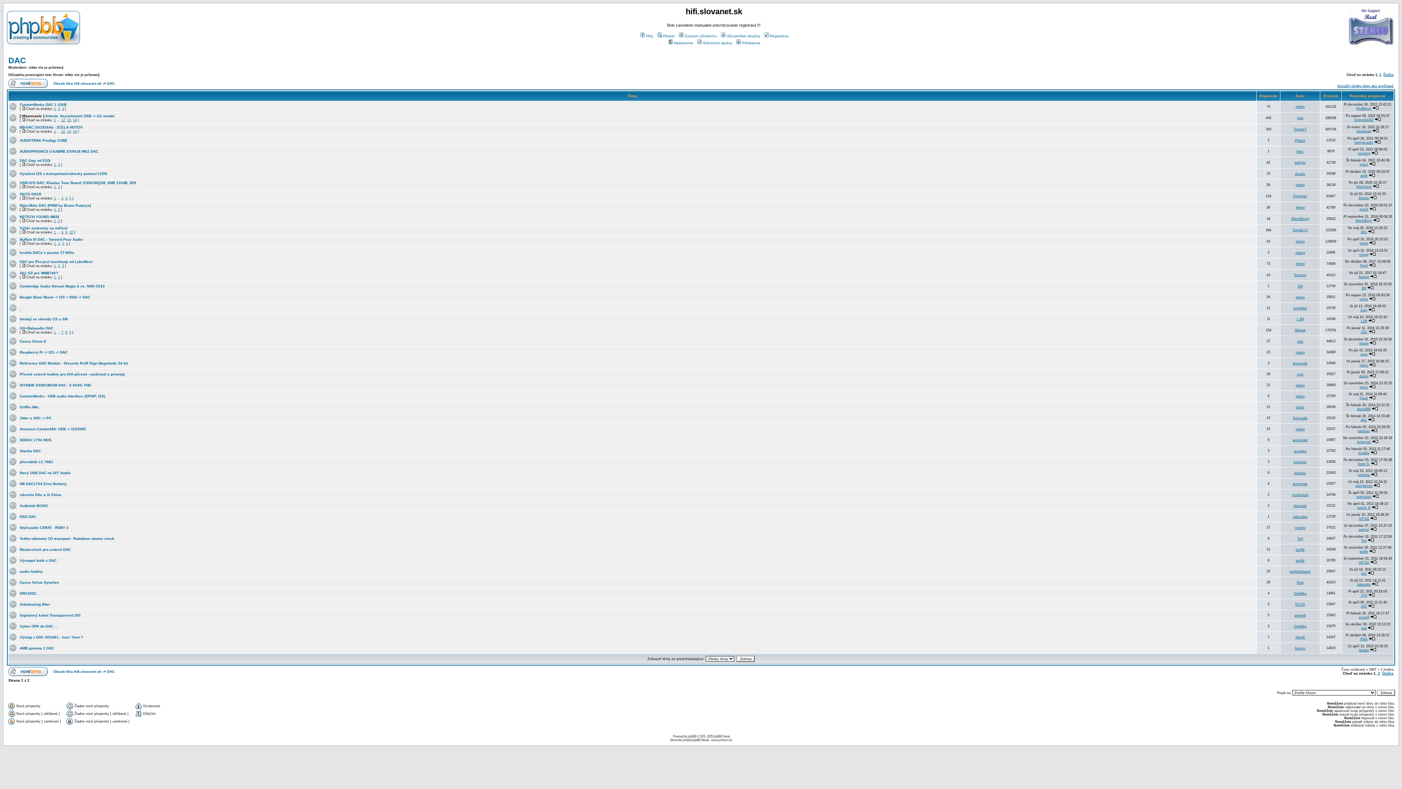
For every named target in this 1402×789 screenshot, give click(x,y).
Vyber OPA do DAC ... (39, 626)
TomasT (1300, 129)
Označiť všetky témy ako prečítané (1365, 86)
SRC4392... (29, 593)
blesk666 (1364, 409)
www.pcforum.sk (721, 740)
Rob (1300, 582)
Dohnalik (1300, 418)
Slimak (1300, 330)
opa (1300, 374)
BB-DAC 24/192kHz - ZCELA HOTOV (51, 127)
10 (71, 232)
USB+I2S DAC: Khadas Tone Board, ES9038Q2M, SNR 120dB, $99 (78, 183)
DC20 (1300, 604)
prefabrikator (1300, 571)
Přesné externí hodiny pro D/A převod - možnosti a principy (72, 374)
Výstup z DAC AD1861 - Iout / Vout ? (51, 637)
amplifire (1300, 308)
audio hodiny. (31, 571)
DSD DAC (28, 517)
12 (63, 120)
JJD (1364, 606)
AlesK (1300, 637)
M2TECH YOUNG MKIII (39, 217)
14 (75, 120)
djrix (1364, 232)
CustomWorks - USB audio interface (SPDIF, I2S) (62, 396)
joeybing (1364, 153)
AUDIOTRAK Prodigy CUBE (44, 140)
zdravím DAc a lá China (40, 495)
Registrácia (779, 36)
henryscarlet (1364, 142)
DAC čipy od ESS (35, 161)
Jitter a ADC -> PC (35, 418)
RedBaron (1363, 108)
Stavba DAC (30, 451)
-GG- (1364, 332)
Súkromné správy (717, 43)
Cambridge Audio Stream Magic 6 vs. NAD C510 (62, 286)
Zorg (1363, 310)
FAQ (649, 36)
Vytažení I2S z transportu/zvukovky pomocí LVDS (63, 174)
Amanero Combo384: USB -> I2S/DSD (53, 429)
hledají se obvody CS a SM (44, 319)
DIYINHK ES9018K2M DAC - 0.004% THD (55, 385)
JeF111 (1364, 519)
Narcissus (1364, 186)
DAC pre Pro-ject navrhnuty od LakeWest (56, 262)
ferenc (1300, 648)
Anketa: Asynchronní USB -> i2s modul (79, 116)
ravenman (1363, 131)
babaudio (1364, 584)
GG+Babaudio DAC (36, 328)
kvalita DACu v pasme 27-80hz (47, 253)
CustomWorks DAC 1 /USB (43, 105)
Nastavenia (683, 43)
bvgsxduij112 (1364, 120)
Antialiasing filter (35, 604)
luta (1300, 118)
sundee (1300, 451)
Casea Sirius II (33, 341)
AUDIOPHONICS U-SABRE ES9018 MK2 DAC (59, 151)
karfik (1300, 550)
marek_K (1364, 508)
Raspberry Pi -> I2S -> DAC (44, 352)
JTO (1364, 595)
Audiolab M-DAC (34, 506)
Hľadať (669, 36)
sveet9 (1300, 615)
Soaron (1364, 198)
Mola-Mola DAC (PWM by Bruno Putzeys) (55, 205)
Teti (1300, 539)
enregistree (1364, 486)
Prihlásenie (751, 43)
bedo (1300, 407)
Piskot (1300, 140)
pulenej (1364, 529)
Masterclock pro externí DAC (45, 550)
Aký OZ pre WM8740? (39, 273)
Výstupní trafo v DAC (38, 561)
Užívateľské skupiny (743, 36)
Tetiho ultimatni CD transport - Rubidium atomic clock (67, 539)
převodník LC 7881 (36, 462)
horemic (1300, 462)
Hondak (1300, 506)
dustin (1300, 174)
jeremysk (1300, 363)
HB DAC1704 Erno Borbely (43, 484)
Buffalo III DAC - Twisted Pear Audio (51, 239)
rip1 (1300, 341)
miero (1300, 106)
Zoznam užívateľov (701, 36)
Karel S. (1364, 464)
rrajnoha (1364, 475)
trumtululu (1300, 495)
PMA (1364, 639)
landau (1300, 473)
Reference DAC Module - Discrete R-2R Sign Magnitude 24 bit (74, 363)
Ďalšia (1388, 75)
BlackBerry (1300, 219)
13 (69, 120)
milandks (1300, 517)
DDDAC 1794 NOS (35, 440)
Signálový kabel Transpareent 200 (50, 615)
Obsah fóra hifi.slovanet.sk (77, 83)
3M (1300, 286)
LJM (1300, 319)
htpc (1300, 151)
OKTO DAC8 (30, 194)
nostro (1300, 528)
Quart (1364, 398)
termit (1364, 209)
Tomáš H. (1300, 230)
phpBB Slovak (700, 740)
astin (1364, 176)
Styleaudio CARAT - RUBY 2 (44, 528)
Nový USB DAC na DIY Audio (45, 473)
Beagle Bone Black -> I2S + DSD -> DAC (55, 297)
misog (1300, 253)
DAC (17, 60)
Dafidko (1300, 593)
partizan (1364, 431)
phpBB (692, 736)
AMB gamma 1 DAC (37, 648)
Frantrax (1300, 196)
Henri (1364, 265)
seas (1364, 354)
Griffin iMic (29, 407)
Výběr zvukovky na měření (44, 228)
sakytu (1300, 162)
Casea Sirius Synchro (39, 582)
